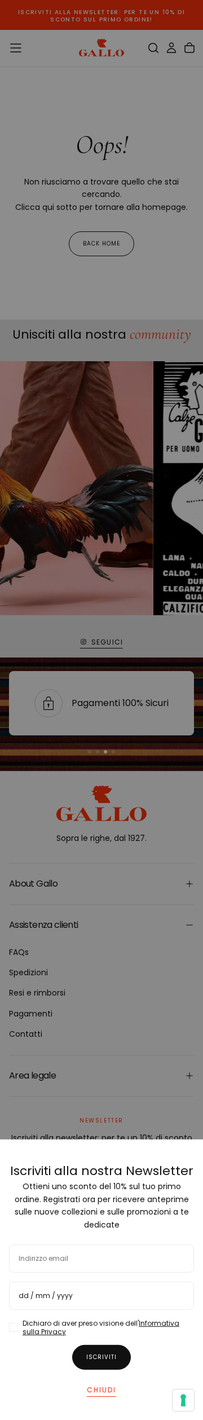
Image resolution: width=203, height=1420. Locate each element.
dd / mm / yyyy (46, 1295)
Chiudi (101, 1389)
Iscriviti (101, 1356)
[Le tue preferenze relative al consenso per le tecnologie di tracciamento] (183, 1400)
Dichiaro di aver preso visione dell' (101, 1326)
